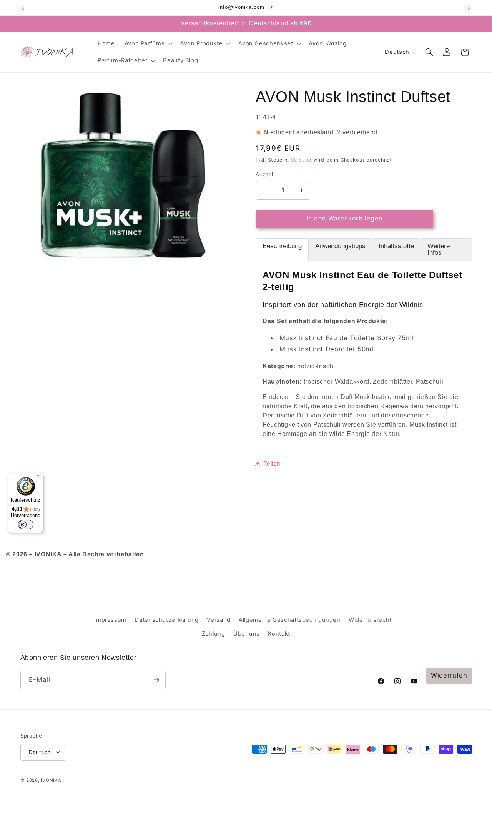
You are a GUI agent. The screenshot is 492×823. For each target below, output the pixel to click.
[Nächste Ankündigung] (469, 7)
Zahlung (213, 633)
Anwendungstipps (340, 246)
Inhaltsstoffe (396, 246)
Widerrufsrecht (370, 619)
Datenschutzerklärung (167, 619)
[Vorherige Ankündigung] (22, 7)
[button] (148, 43)
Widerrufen (449, 675)
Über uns (246, 633)
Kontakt (279, 633)
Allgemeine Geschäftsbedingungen (290, 619)
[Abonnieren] (156, 680)
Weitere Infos (438, 249)
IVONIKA (51, 780)
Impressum (110, 619)
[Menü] (38, 477)
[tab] (282, 250)
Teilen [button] (272, 463)
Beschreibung (282, 246)
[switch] (25, 524)
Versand (301, 160)
